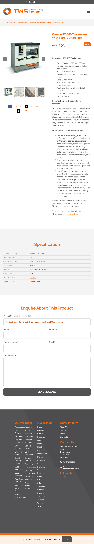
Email (52, 342)
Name (6, 329)
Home (5, 22)
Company (53, 329)
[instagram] (30, 2)
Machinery (13, 22)
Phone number (10, 342)
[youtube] (34, 2)
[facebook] (26, 2)
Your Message (10, 355)
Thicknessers (22, 22)
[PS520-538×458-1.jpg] (24, 59)
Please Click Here (71, 214)
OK (67, 539)
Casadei (33, 277)
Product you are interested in (17, 316)
